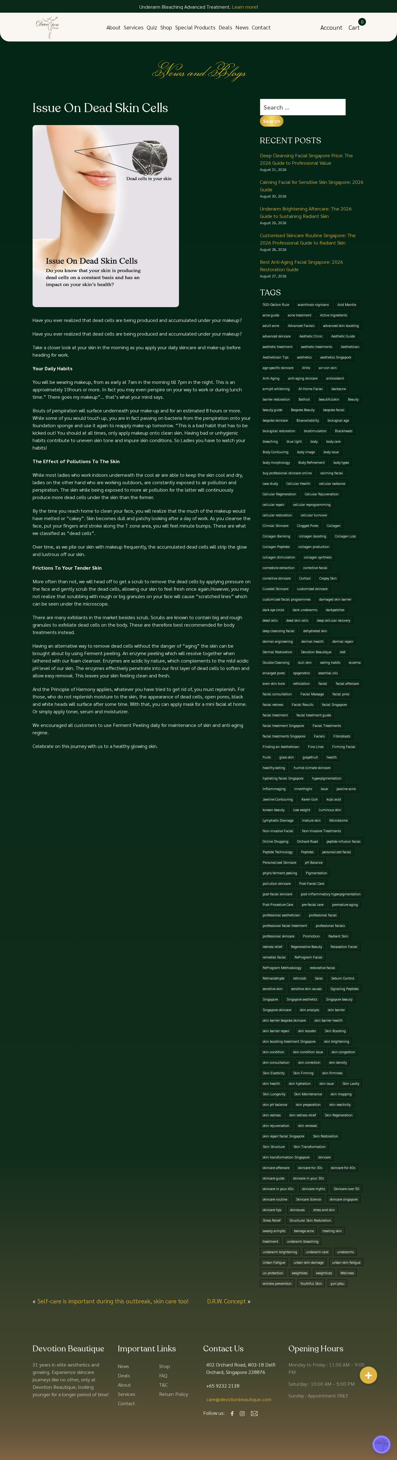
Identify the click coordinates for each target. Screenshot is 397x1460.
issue (324, 788)
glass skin (286, 756)
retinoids (299, 978)
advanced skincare (277, 335)
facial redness (273, 704)
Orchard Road (307, 841)
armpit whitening (276, 388)
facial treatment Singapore (283, 725)
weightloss (324, 1272)
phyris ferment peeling (280, 872)
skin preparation (308, 1104)
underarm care (317, 1251)
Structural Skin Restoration (310, 1220)
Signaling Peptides (344, 988)
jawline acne (346, 788)
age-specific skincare (278, 367)
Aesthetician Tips (275, 356)
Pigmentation (316, 872)
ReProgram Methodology (282, 967)
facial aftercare (347, 683)
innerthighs (303, 788)
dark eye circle (273, 609)
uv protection (273, 1272)
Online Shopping (275, 841)
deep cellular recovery (333, 620)
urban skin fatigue (346, 1262)
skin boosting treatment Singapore (289, 1041)
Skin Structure (274, 1146)
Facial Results (302, 704)
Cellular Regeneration (279, 493)
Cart (354, 27)
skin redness (272, 1114)
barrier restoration (276, 399)
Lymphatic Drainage (278, 820)
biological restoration (279, 430)
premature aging (345, 904)
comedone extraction (279, 567)
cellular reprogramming (312, 504)
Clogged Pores (307, 525)
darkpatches (335, 609)
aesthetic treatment (277, 346)
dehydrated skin (315, 630)
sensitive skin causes (306, 988)
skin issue (326, 1083)
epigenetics (301, 672)
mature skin (311, 820)
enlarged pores (274, 672)
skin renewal (307, 1125)
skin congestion (343, 1051)
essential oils (328, 672)
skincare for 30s (310, 1167)
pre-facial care (312, 904)
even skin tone (274, 683)
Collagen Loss (345, 535)
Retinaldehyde (273, 978)
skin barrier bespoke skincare (284, 1020)
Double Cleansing (276, 662)
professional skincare (278, 935)
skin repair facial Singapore (283, 1135)
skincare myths (313, 1188)
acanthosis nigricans (313, 304)
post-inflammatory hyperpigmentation (331, 893)
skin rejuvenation (276, 1125)
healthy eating (274, 767)
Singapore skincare (277, 1009)
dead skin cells (297, 620)
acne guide (271, 314)
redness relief (272, 946)
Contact (261, 27)
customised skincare (312, 588)
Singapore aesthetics (302, 999)
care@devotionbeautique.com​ (238, 1399)
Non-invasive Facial (278, 830)
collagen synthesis (318, 556)
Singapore (270, 999)
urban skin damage (308, 1262)
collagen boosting (312, 535)
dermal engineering (278, 641)
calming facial (331, 472)
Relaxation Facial (344, 946)
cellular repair (273, 504)
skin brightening (336, 1041)
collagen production (313, 546)
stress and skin (324, 1209)
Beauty (353, 399)
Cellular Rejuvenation (322, 493)
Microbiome (338, 820)
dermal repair (342, 641)
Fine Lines (315, 746)
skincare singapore (344, 1199)
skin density (338, 1062)
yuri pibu (337, 1283)
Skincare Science (308, 1199)
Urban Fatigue (274, 1262)
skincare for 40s (343, 1167)
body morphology (276, 462)
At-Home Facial (310, 388)
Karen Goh (309, 799)
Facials (319, 735)
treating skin (332, 1230)
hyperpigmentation (326, 778)
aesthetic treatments (316, 346)
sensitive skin (273, 988)
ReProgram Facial (309, 956)
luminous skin (330, 809)
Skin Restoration (325, 1135)
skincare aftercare (276, 1167)
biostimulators (315, 430)
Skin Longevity (274, 1093)
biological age (338, 420)
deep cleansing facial (279, 630)
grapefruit (310, 756)
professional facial (323, 914)
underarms (345, 1251)
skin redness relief (302, 1114)
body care (333, 441)
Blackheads (343, 430)
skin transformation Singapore (286, 1156)
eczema (355, 662)
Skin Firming (303, 1072)
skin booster (307, 1030)
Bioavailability (308, 420)
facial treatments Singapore (284, 735)
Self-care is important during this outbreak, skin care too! (112, 1301)
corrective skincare (277, 578)
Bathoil (304, 399)
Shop (166, 27)
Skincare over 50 (346, 1188)
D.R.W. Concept (226, 1301)
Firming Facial (343, 746)
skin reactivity (339, 1104)
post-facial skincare (277, 893)
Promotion (311, 935)
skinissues (297, 1209)
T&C (163, 1384)
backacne (339, 388)
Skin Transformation (309, 1146)
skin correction (309, 1062)
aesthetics (304, 356)
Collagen (334, 525)
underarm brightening (280, 1251)
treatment (270, 1241)
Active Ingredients (333, 314)
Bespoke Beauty (302, 409)
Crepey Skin (328, 578)
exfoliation (301, 683)
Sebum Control (343, 978)
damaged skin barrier (335, 599)
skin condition (273, 1051)
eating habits (330, 662)
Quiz (152, 27)
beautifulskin (329, 399)
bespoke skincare (275, 420)
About (113, 27)
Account (331, 27)
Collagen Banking (276, 535)
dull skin (305, 662)
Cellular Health (298, 483)
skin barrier (336, 1009)
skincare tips (272, 1209)
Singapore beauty (339, 999)
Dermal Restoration (277, 651)
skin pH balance (275, 1104)
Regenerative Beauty (306, 946)
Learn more (244, 6)
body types (341, 462)
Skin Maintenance (308, 1093)
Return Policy (173, 1394)
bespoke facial (334, 409)
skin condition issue (308, 1051)
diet (343, 651)
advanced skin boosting (341, 325)
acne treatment (299, 314)
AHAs (306, 367)
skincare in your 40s (278, 1188)
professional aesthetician (281, 914)
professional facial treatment (285, 925)
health (332, 756)
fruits (267, 756)
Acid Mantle (346, 304)
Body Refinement (311, 462)
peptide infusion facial (344, 841)
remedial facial (274, 956)
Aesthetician (350, 346)
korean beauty (273, 809)
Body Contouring (275, 451)
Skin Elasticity (273, 1072)
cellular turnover (314, 514)
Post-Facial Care (311, 883)
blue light (294, 441)
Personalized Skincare (279, 862)
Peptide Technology (277, 851)
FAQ (163, 1375)
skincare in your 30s (308, 1177)
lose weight (301, 809)
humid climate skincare (312, 767)
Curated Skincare (275, 588)
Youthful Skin (311, 1283)
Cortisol (305, 578)
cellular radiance (332, 483)
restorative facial (322, 967)
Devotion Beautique (316, 651)
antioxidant (335, 378)
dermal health (312, 641)
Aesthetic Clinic (311, 335)
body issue (331, 451)
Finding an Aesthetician (281, 746)
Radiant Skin (338, 935)
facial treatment (275, 714)
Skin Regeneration (339, 1114)
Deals (225, 27)
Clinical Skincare (275, 525)
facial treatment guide (314, 714)
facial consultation (277, 693)
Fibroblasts (341, 735)
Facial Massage (312, 693)
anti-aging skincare (303, 378)
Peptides (307, 851)
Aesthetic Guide (343, 335)
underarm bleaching (303, 1241)
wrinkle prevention (277, 1283)
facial (323, 683)
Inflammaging (274, 788)
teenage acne (304, 1230)
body (314, 441)
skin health (271, 1083)
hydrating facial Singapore (283, 778)
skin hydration (300, 1083)
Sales (319, 978)
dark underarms (305, 609)
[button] (368, 1378)
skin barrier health (328, 1020)
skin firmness (332, 1072)
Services (134, 27)
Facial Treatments (327, 725)
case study (270, 483)
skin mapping (341, 1093)
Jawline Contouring (278, 799)
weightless (299, 1272)
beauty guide (272, 409)
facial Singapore (334, 704)
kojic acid (334, 799)
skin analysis (309, 1009)
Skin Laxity (350, 1083)
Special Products (195, 27)
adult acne (271, 325)
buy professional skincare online (287, 472)
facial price (340, 693)
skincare (324, 1156)
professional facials (330, 925)
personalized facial (336, 851)
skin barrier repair (276, 1030)
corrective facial (315, 567)
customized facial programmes (286, 599)
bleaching (270, 441)
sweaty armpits (274, 1230)
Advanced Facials (301, 325)
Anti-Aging (271, 378)
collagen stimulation (279, 556)
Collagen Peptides (276, 546)
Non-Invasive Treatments (321, 830)
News (242, 27)
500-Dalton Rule (276, 304)
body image (306, 451)
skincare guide (273, 1177)
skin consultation (276, 1062)
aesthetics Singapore (335, 356)
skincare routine (275, 1199)
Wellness (347, 1272)
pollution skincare (277, 883)
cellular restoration (277, 514)
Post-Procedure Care (278, 904)
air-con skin (328, 367)
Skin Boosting (335, 1030)
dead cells (270, 620)
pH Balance (314, 862)
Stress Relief (272, 1220)
